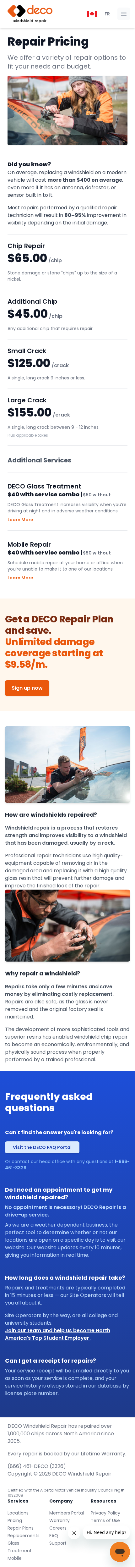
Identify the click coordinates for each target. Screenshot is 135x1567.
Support (58, 1543)
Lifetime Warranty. (103, 1453)
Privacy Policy (105, 1513)
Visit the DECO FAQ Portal (42, 1147)
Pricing (15, 1520)
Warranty (59, 1520)
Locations (18, 1513)
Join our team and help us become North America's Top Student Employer (57, 1334)
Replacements (24, 1535)
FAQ (53, 1535)
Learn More (20, 519)
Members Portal (66, 1513)
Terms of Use (105, 1520)
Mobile (15, 1558)
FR (107, 14)
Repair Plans (21, 1528)
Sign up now (27, 688)
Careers (58, 1528)
